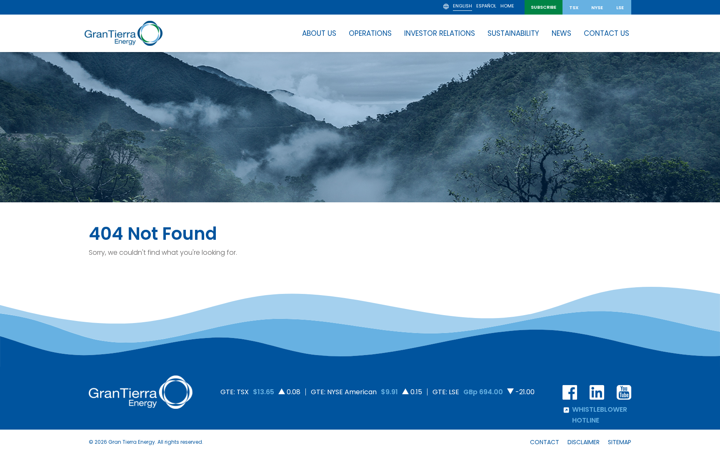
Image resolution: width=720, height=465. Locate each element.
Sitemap (619, 442)
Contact (544, 442)
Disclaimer (584, 442)
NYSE (597, 7)
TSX (574, 7)
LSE (620, 7)
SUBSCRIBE (543, 7)
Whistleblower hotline (599, 415)
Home (507, 6)
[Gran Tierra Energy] (123, 33)
